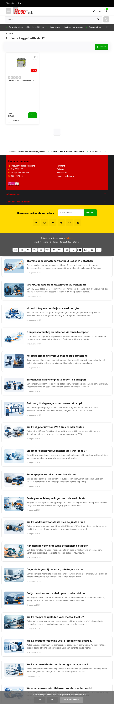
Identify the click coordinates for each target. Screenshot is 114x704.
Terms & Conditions (40, 242)
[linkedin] (77, 222)
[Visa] (35, 250)
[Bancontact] (41, 250)
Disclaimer (54, 242)
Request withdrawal (65, 176)
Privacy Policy (65, 242)
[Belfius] (60, 250)
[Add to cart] (32, 115)
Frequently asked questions (23, 166)
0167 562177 (17, 169)
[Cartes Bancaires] (92, 250)
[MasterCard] (28, 250)
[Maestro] (54, 250)
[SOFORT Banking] (47, 250)
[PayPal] (98, 250)
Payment (61, 166)
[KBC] (73, 250)
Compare (15, 120)
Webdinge (69, 238)
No (52, 699)
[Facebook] (36, 222)
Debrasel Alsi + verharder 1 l (21, 80)
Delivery (60, 169)
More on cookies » (71, 699)
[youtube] (69, 222)
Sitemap (76, 242)
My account (62, 172)
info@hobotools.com (20, 172)
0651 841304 (17, 176)
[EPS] (86, 250)
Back (11, 33)
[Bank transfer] (15, 250)
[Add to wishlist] (34, 57)
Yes (39, 699)
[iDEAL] (22, 250)
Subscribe (90, 212)
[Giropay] (79, 250)
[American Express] (67, 250)
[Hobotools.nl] (23, 11)
